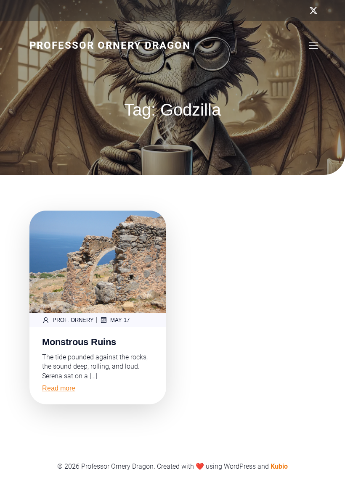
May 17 (120, 320)
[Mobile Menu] (313, 45)
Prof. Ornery (73, 320)
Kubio (279, 466)
